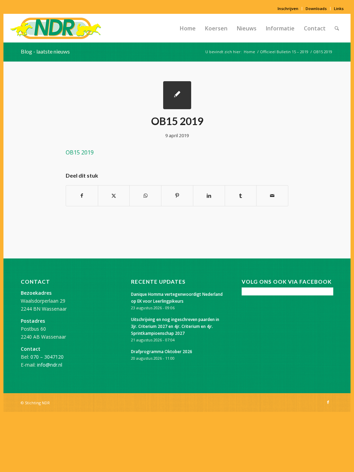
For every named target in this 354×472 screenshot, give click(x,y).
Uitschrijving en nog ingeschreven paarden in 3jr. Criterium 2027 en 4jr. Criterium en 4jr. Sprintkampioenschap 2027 (175, 326)
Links (339, 8)
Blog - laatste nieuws (45, 51)
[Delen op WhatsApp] (145, 196)
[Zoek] (337, 28)
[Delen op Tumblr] (241, 196)
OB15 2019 (80, 152)
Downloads (316, 8)
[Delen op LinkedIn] (209, 196)
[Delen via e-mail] (272, 196)
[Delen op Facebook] (82, 196)
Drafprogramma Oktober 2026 (161, 351)
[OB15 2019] (177, 95)
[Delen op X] (114, 196)
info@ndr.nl (49, 364)
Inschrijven (288, 8)
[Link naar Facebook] (328, 402)
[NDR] (55, 28)
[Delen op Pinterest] (177, 196)
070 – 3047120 (47, 356)
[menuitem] (288, 8)
